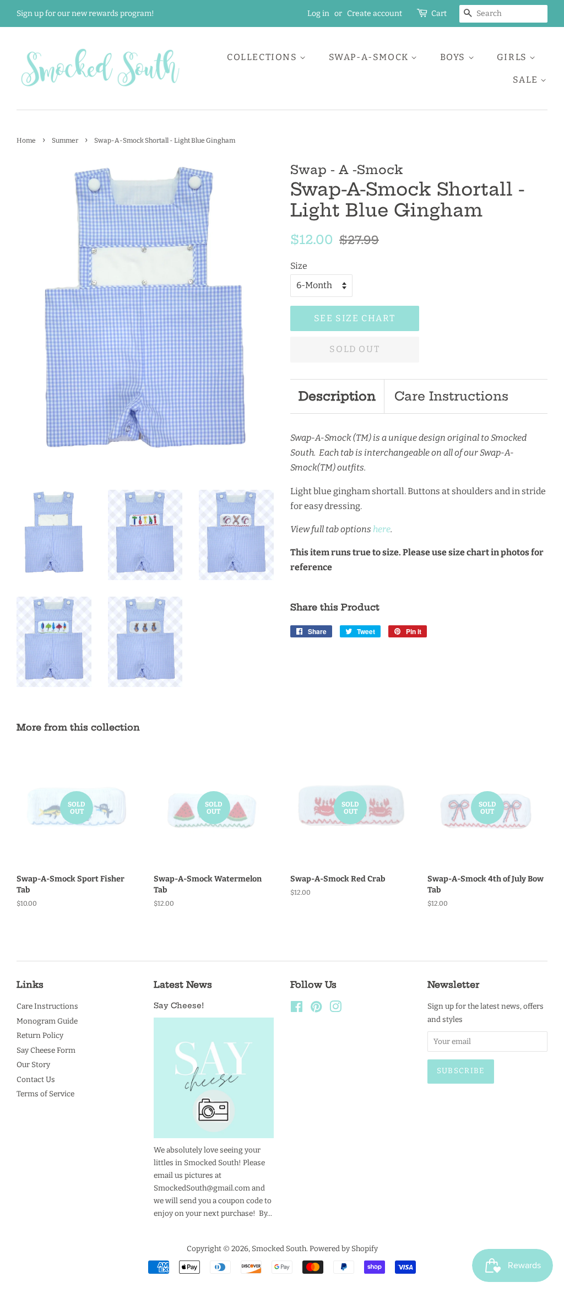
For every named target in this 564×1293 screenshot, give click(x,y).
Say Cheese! (179, 1005)
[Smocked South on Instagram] (335, 1009)
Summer (65, 140)
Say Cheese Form (46, 1050)
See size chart (354, 318)
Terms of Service (45, 1094)
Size (298, 266)
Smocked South (279, 1248)
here (382, 529)
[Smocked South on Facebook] (296, 1009)
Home (26, 140)
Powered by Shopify (344, 1248)
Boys (454, 57)
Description (337, 396)
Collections (263, 57)
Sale (526, 79)
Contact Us (36, 1079)
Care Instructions (451, 396)
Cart (439, 13)
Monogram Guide (47, 1021)
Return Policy (40, 1035)
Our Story (33, 1064)
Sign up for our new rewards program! (85, 13)
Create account (374, 13)
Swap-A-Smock (370, 57)
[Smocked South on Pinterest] (316, 1009)
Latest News (183, 984)
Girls (513, 57)
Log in (318, 13)
